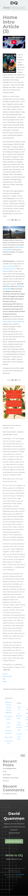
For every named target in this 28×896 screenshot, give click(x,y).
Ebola (8, 723)
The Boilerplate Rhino (19, 716)
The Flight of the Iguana (19, 736)
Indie (4, 679)
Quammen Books (14, 841)
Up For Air (6, 781)
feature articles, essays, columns (12, 321)
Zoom (4, 772)
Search (22, 756)
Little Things (6, 775)
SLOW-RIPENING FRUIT (9, 769)
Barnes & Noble (7, 676)
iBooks (5, 681)
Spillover (8, 727)
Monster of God (9, 737)
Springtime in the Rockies (10, 778)
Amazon (5, 674)
